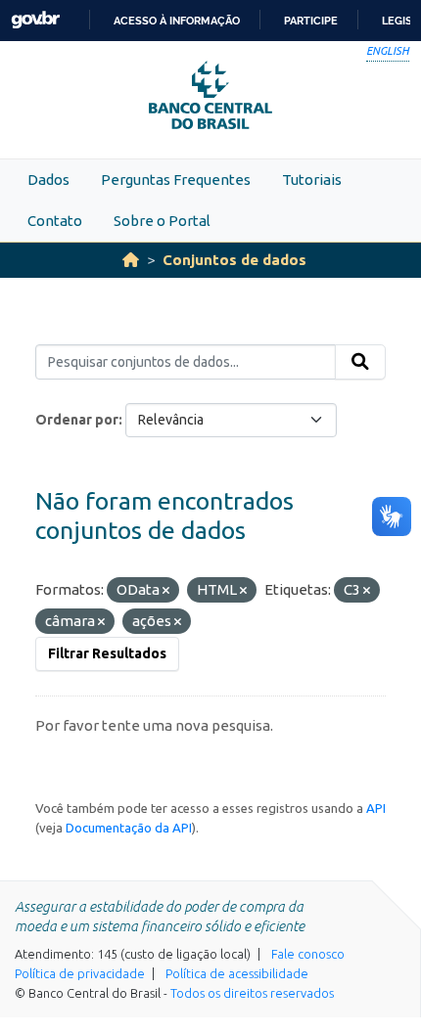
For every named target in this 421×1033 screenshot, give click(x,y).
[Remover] (166, 591)
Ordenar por (76, 419)
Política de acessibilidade (236, 973)
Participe (311, 20)
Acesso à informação (177, 20)
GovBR (35, 20)
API (376, 808)
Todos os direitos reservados (252, 993)
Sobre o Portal (162, 220)
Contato (54, 220)
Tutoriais (312, 179)
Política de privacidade (80, 973)
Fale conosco (308, 954)
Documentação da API (129, 827)
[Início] (130, 259)
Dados (48, 179)
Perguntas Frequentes (176, 179)
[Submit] (360, 362)
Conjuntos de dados (234, 259)
